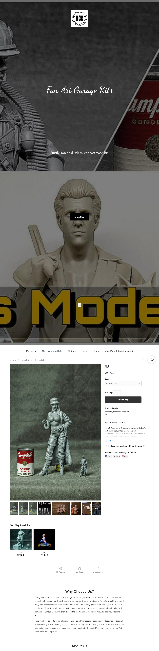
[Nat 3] (44, 508)
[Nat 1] (23, 508)
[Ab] (44, 539)
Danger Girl (39, 360)
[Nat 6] (86, 508)
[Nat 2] (33, 508)
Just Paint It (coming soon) (119, 351)
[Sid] (20, 539)
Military (72, 351)
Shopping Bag (98, 572)
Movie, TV (31, 351)
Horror (85, 351)
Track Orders (79, 572)
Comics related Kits (52, 351)
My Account (60, 572)
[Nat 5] (76, 508)
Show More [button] (109, 440)
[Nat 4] (61, 508)
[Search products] (152, 359)
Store (12, 360)
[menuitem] (143, 360)
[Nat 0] (14, 508)
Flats (96, 351)
